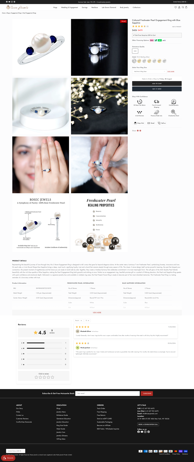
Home (3, 13)
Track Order (101, 408)
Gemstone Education (64, 418)
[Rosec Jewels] (17, 7)
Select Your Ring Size (139, 67)
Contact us (19, 415)
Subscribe (147, 393)
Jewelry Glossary (62, 435)
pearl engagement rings (29, 13)
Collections (136, 7)
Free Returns (101, 415)
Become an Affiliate (103, 425)
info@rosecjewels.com (150, 413)
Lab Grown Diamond (109, 7)
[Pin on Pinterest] (140, 130)
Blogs (58, 408)
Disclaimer (185, 454)
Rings (55, 7)
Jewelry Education (63, 422)
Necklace (94, 7)
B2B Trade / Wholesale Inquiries (108, 429)
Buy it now (157, 89)
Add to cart (157, 84)
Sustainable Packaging (104, 422)
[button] (175, 7)
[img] (139, 26)
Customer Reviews (22, 418)
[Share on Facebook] (138, 130)
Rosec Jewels (14, 455)
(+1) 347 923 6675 (147, 408)
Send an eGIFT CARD (104, 418)
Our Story (19, 408)
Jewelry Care (61, 432)
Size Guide (171, 71)
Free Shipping (101, 412)
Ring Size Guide (62, 425)
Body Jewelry (124, 7)
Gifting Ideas (61, 439)
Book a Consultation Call (148, 424)
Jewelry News (61, 412)
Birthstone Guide (62, 415)
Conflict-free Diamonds (24, 422)
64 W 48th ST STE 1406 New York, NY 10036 (153, 419)
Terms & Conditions (164, 454)
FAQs (18, 412)
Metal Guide (61, 429)
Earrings (84, 7)
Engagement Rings (16, 13)
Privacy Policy (176, 454)
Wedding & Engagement (69, 7)
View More (97, 312)
